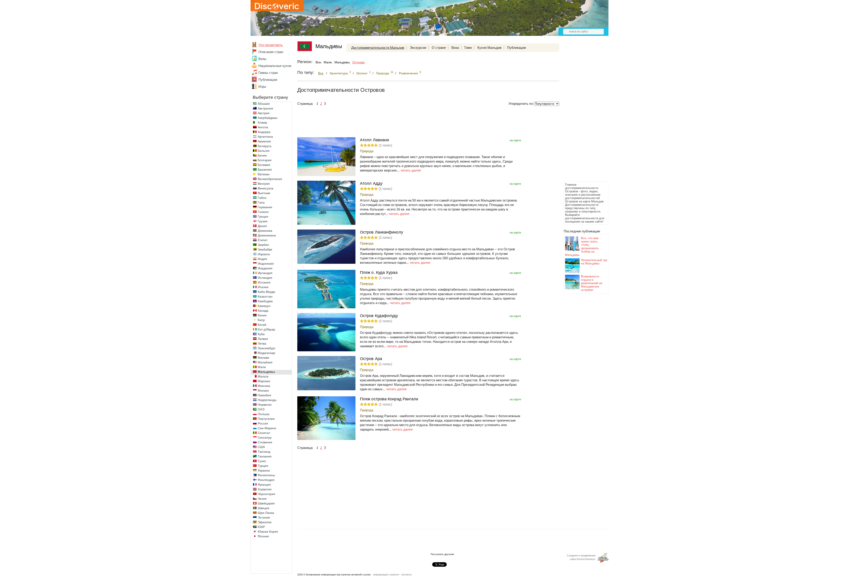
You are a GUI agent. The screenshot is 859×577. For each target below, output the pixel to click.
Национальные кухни (274, 66)
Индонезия (266, 263)
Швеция (263, 508)
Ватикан (264, 174)
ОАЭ (261, 409)
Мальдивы (266, 371)
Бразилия (265, 169)
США (261, 447)
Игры (262, 86)
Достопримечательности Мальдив (377, 47)
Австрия (264, 113)
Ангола (263, 127)
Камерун (264, 306)
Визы (262, 59)
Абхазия (264, 103)
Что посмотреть (270, 45)
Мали (262, 367)
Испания (264, 282)
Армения (264, 141)
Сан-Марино (267, 428)
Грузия (263, 221)
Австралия (265, 108)
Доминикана (267, 235)
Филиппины (266, 475)
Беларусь (265, 146)
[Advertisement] (582, 113)
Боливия (264, 165)
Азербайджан (267, 118)
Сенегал (264, 433)
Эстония (264, 517)
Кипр (261, 320)
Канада (263, 310)
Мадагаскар (266, 353)
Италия (263, 287)
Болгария (265, 160)
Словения (265, 442)
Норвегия (265, 404)
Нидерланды (267, 400)
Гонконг (263, 212)
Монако (263, 390)
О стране (439, 47)
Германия (265, 207)
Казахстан (265, 296)
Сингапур (265, 437)
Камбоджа (265, 301)
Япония (263, 536)
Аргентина (265, 136)
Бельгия (264, 150)
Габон (262, 197)
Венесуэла (265, 188)
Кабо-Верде (266, 292)
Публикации (267, 80)
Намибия (264, 395)
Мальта (263, 376)
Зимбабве (265, 249)
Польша (263, 414)
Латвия (263, 339)
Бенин (262, 155)
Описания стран (270, 52)
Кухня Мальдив (489, 47)
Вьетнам (264, 193)
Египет (263, 240)
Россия (263, 423)
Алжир (262, 122)
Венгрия (264, 183)
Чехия (262, 498)
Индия (262, 259)
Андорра (264, 132)
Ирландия (265, 273)
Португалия (266, 418)
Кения (262, 315)
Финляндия (266, 480)
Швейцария (266, 503)
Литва (262, 343)
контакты (406, 574)
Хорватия (265, 489)
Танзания (265, 456)
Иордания (265, 268)
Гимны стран (268, 73)
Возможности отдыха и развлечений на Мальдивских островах (591, 283)
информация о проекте (386, 574)
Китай (262, 324)
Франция (264, 484)
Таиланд (264, 451)
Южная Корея (268, 531)
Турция (263, 466)
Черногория (266, 494)
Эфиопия (265, 522)
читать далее (410, 170)
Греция (263, 216)
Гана (261, 202)
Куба (261, 334)
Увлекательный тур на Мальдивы (594, 261)
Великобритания (270, 179)
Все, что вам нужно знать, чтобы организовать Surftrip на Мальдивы (582, 246)
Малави (263, 357)
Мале (328, 62)
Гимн (468, 47)
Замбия (263, 245)
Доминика (265, 230)
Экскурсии (418, 47)
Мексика (264, 386)
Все (318, 62)
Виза (455, 47)
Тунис (262, 461)
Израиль (264, 254)
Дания (262, 226)
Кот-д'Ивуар (266, 329)
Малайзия (265, 362)
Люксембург (266, 348)
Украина (264, 470)
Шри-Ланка (266, 513)
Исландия (265, 277)
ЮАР (261, 527)
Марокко (264, 381)
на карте (515, 140)
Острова (358, 62)
